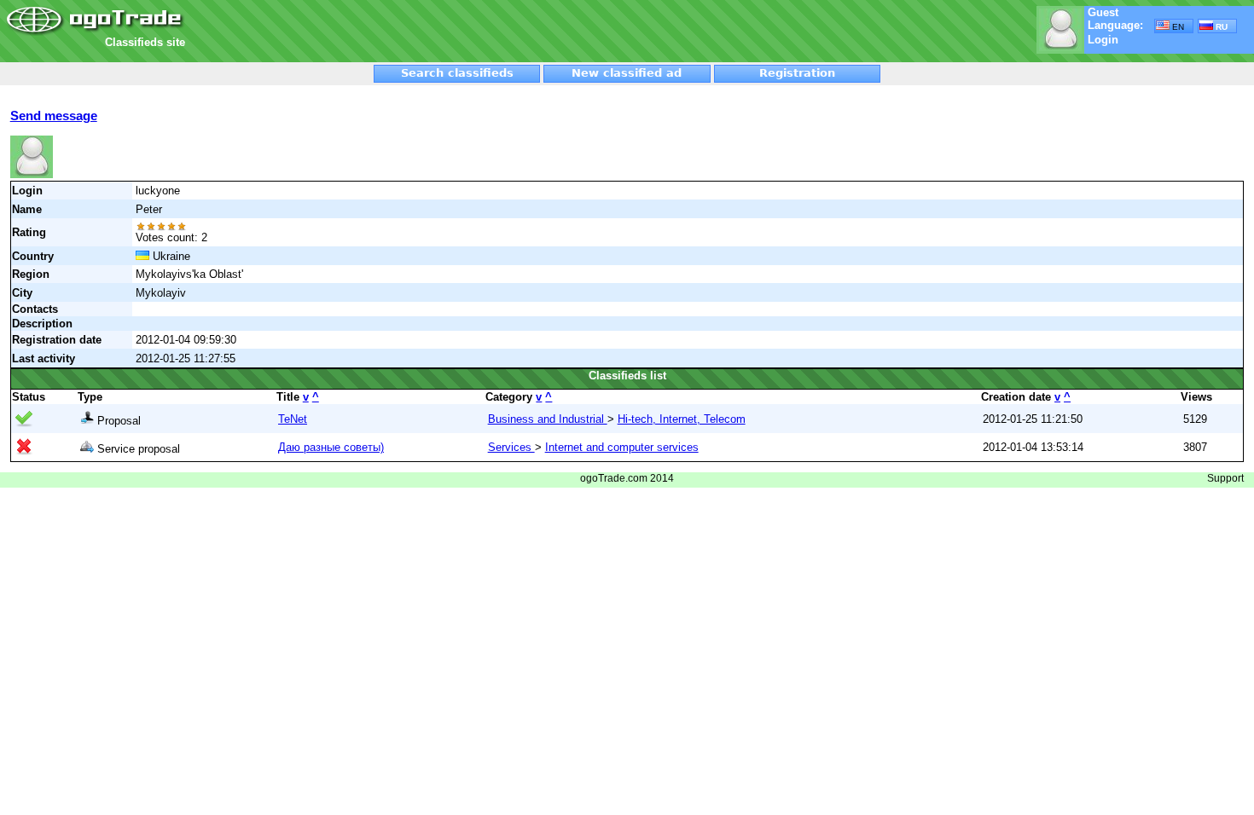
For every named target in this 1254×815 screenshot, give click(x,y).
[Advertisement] (389, 31)
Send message (53, 115)
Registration (797, 72)
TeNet (292, 419)
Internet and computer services (622, 447)
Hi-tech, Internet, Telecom (682, 419)
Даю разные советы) (331, 447)
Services (511, 447)
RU (1220, 27)
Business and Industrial (547, 419)
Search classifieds (457, 72)
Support (1225, 478)
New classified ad (627, 72)
